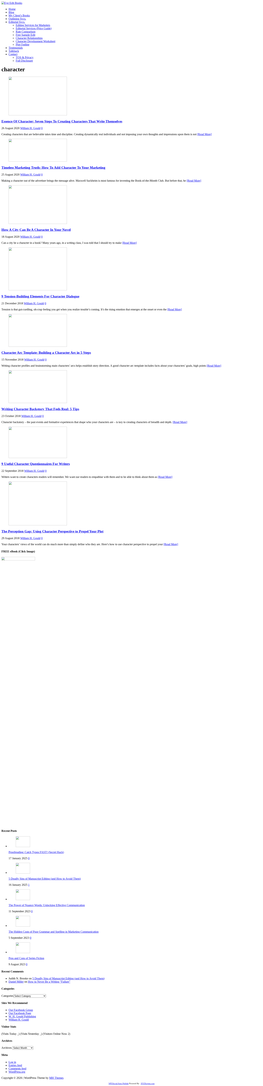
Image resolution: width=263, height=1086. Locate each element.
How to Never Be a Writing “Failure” (49, 981)
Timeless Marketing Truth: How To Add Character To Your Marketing (53, 167)
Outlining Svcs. (17, 18)
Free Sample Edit (25, 34)
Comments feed (17, 1068)
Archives (6, 1047)
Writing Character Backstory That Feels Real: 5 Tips (40, 409)
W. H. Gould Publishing (22, 1016)
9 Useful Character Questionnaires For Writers (35, 464)
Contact (13, 54)
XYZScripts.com (148, 1083)
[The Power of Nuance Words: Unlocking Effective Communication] (23, 899)
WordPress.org (17, 1071)
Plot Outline (22, 44)
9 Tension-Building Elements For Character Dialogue (40, 296)
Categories (7, 995)
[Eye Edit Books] (11, 2)
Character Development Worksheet (35, 41)
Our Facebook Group (21, 1009)
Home (12, 9)
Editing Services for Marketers (33, 25)
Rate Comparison (25, 31)
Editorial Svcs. (17, 21)
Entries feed (15, 1065)
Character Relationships (29, 38)
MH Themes (56, 1077)
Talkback (14, 50)
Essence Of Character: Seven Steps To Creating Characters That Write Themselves (61, 121)
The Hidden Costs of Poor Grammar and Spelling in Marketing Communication (54, 931)
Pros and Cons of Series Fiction (26, 958)
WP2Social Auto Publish (119, 1083)
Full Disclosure (24, 60)
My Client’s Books (19, 15)
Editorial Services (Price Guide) (34, 28)
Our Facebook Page (20, 1013)
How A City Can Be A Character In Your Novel (36, 230)
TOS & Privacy (24, 57)
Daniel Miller (16, 981)
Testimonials (16, 47)
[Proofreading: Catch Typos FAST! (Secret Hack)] (23, 846)
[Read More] (204, 134)
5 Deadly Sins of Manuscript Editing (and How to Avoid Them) (45, 878)
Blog (11, 12)
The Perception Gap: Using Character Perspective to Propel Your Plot (52, 531)
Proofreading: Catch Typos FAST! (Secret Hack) (36, 852)
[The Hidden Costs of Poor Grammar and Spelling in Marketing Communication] (23, 925)
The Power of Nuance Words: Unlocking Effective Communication (47, 905)
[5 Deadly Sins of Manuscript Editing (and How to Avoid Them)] (23, 872)
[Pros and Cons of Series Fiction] (23, 952)
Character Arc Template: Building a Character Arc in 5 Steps (46, 352)
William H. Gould (30, 128)
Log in (12, 1062)
